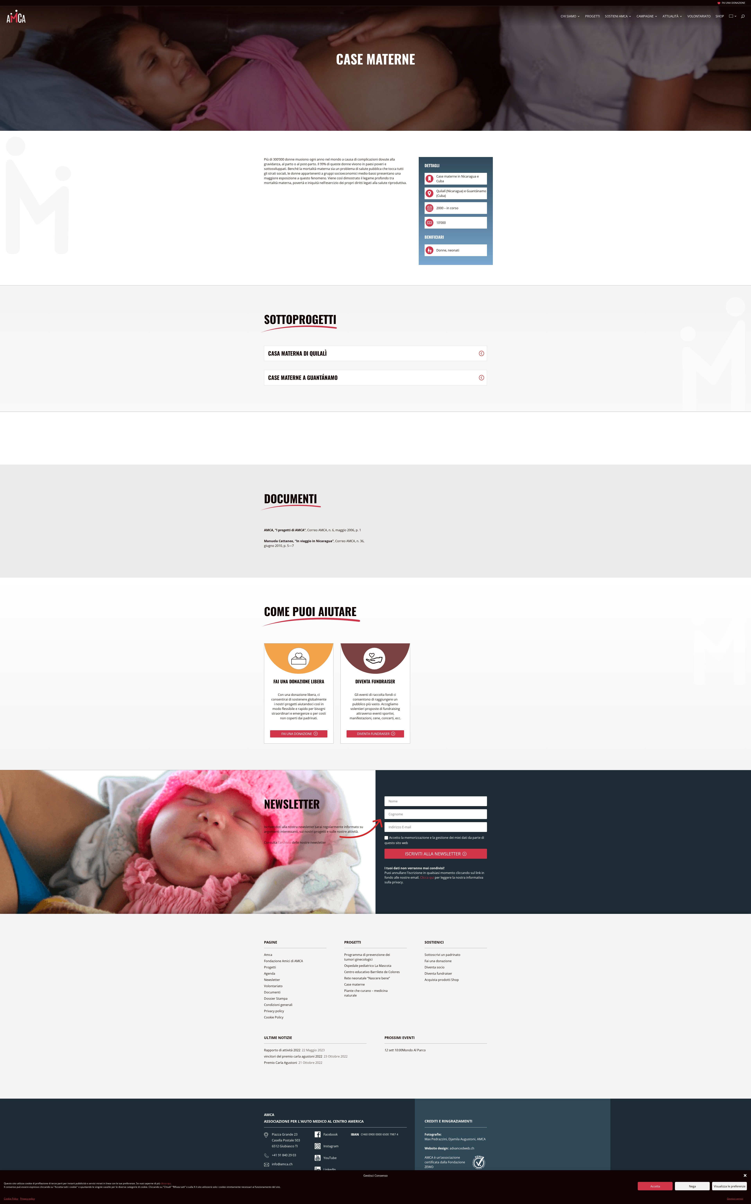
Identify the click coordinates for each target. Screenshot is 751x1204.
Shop (720, 16)
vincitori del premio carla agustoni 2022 (293, 1056)
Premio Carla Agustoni (280, 1062)
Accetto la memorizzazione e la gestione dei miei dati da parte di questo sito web (434, 840)
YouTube (330, 1158)
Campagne (645, 16)
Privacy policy (27, 1198)
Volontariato (699, 16)
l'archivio (284, 842)
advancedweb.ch (462, 1148)
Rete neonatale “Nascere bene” (367, 978)
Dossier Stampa (275, 998)
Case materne (354, 984)
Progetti (592, 16)
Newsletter (272, 980)
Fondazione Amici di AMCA (283, 961)
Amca (268, 955)
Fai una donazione (733, 3)
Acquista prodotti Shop (442, 980)
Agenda (269, 973)
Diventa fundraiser (373, 734)
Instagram (331, 1146)
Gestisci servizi (735, 1198)
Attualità (670, 16)
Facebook (330, 1134)
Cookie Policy (11, 1198)
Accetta (655, 1186)
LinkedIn (329, 1169)
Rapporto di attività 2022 (282, 1050)
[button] (745, 1175)
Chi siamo (568, 16)
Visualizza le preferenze (729, 1186)
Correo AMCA (312, 530)
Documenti (272, 992)
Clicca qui (426, 877)
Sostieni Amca (616, 16)
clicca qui (166, 1183)
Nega (692, 1186)
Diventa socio (435, 967)
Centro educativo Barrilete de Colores (372, 972)
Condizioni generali (278, 1005)
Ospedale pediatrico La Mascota (367, 966)
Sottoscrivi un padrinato (442, 955)
